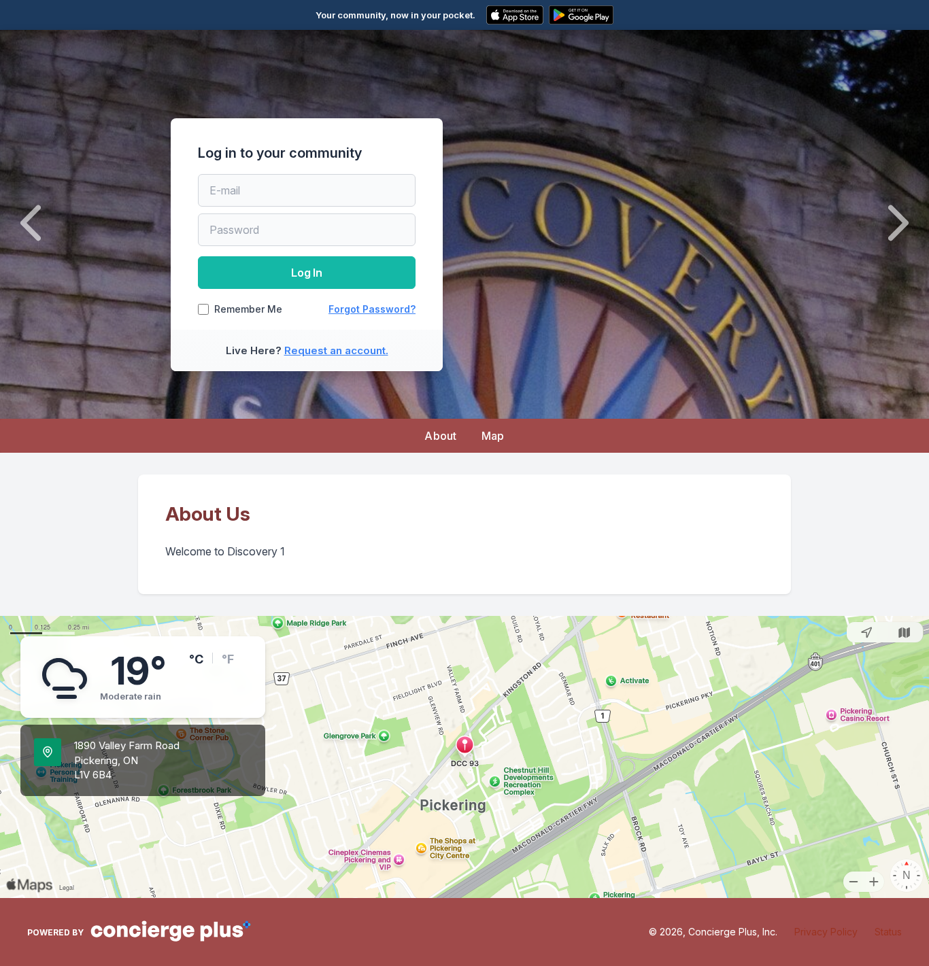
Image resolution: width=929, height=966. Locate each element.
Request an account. (336, 350)
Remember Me (248, 309)
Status (888, 931)
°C (196, 659)
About (440, 436)
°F (228, 659)
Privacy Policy (826, 931)
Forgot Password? (372, 309)
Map (493, 436)
